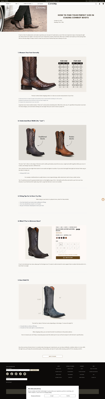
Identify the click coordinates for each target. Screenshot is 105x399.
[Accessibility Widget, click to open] (103, 199)
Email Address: (9, 368)
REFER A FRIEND (81, 377)
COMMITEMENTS (70, 371)
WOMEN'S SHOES (58, 377)
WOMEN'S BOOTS (58, 371)
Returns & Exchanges (93, 1)
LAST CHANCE (40, 3)
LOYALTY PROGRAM (82, 371)
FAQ (86, 1)
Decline (68, 396)
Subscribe (34, 370)
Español (6, 1)
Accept (51, 396)
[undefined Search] (96, 3)
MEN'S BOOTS (58, 368)
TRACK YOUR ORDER (93, 368)
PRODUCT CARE (70, 368)
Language (8, 377)
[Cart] (103, 3)
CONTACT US (93, 377)
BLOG (82, 368)
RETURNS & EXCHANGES (94, 371)
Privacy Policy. (48, 392)
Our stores (101, 1)
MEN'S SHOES (58, 374)
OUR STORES (82, 374)
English (2, 1)
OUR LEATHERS (70, 374)
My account (9, 382)
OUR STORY (70, 377)
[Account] (99, 3)
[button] (8, 3)
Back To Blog (52, 356)
